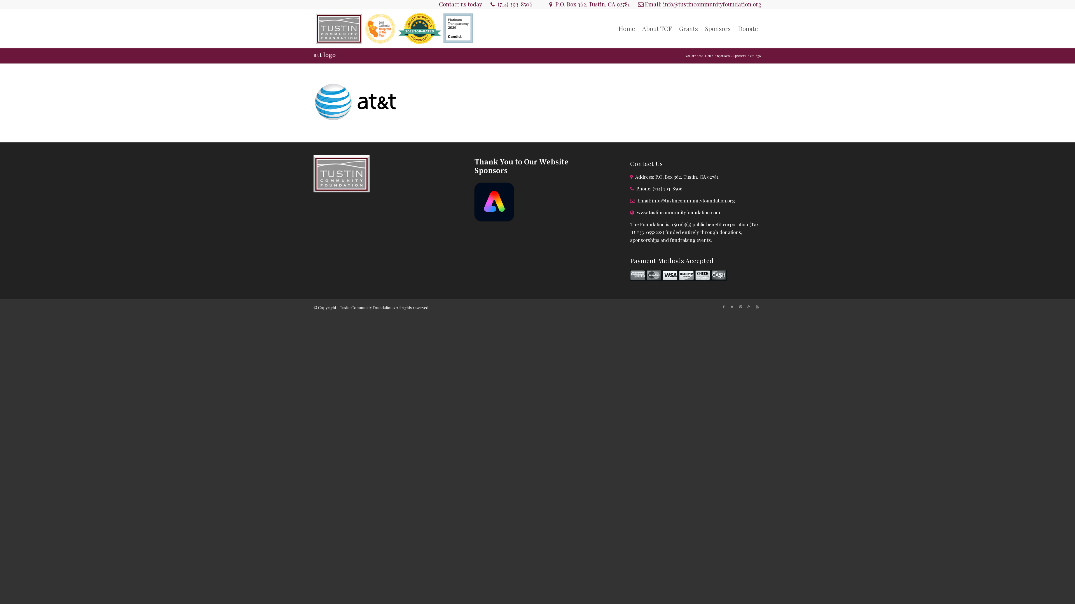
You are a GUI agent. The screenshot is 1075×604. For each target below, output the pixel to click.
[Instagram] (740, 307)
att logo (325, 55)
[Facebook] (723, 307)
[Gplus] (749, 307)
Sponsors (723, 56)
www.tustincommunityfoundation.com (678, 212)
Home (709, 56)
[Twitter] (732, 307)
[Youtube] (757, 307)
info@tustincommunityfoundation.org (712, 4)
